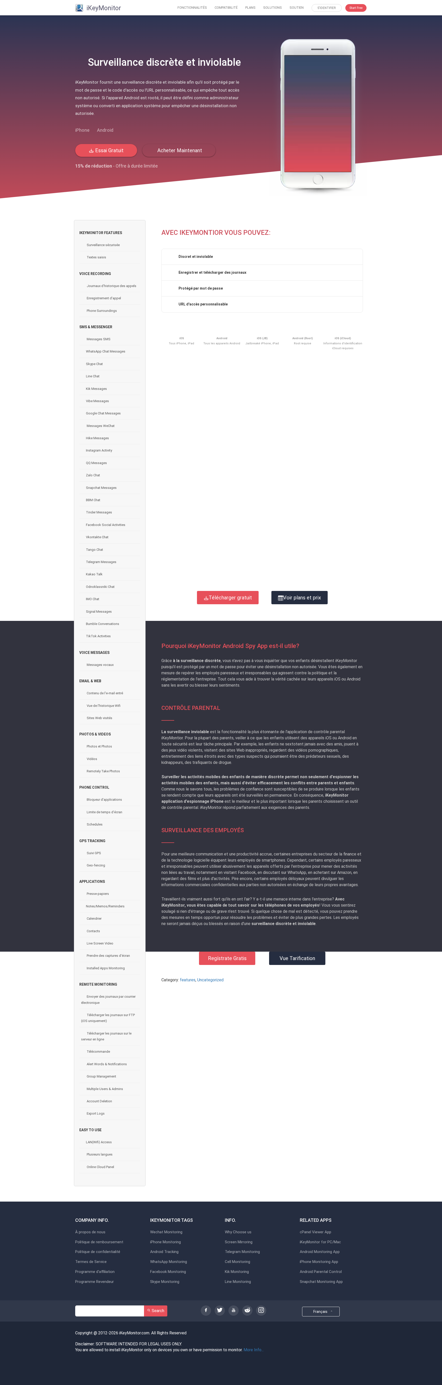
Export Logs (95, 1113)
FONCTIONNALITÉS (192, 7)
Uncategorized (210, 979)
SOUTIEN (297, 7)
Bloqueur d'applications (104, 799)
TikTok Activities (98, 636)
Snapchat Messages (101, 488)
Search (157, 1310)
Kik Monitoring (237, 1272)
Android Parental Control (321, 1272)
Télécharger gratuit (230, 598)
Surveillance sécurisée (103, 245)
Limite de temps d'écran (104, 812)
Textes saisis (96, 257)
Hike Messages (97, 438)
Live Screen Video (99, 943)
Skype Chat (94, 364)
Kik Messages (96, 389)
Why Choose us (238, 1232)
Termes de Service (91, 1262)
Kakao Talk (94, 574)
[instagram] (261, 1310)
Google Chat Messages (103, 413)
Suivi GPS (93, 853)
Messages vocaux (100, 665)
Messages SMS (98, 339)
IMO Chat (92, 599)
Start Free (355, 8)
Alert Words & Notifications (106, 1064)
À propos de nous (90, 1232)
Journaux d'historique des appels (111, 286)
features (187, 979)
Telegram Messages (101, 562)
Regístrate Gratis (227, 958)
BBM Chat (93, 500)
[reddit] (247, 1310)
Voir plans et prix (302, 598)
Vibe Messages (97, 401)
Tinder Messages (99, 512)
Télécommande (98, 1051)
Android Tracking (164, 1252)
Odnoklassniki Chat (100, 587)
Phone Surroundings (101, 311)
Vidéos (91, 759)
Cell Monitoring (237, 1262)
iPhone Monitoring (165, 1242)
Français (321, 1312)
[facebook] (206, 1310)
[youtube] (233, 1310)
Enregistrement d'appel (103, 298)
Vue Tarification (297, 958)
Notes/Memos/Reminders (105, 906)
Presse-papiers (97, 894)
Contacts (93, 931)
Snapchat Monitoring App (321, 1282)
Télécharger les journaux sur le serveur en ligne (106, 1036)
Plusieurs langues (99, 1154)
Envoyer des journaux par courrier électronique (108, 999)
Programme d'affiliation (95, 1272)
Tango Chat (94, 550)
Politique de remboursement (99, 1242)
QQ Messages (96, 463)
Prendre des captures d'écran (108, 956)
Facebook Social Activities (105, 525)
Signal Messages (99, 611)
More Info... (254, 1349)
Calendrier (94, 918)
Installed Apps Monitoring (105, 968)
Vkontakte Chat (97, 537)
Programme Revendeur (94, 1282)
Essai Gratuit (109, 150)
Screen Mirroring (238, 1242)
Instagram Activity (99, 450)
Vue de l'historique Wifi (103, 706)
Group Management (101, 1076)
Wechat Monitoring (166, 1232)
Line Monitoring (238, 1282)
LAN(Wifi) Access (99, 1142)
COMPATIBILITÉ (226, 7)
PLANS (250, 7)
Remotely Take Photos (103, 771)
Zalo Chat (93, 475)
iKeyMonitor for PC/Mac (320, 1242)
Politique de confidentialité (97, 1252)
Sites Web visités (99, 718)
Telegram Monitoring (242, 1252)
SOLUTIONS (272, 7)
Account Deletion (99, 1101)
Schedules (94, 824)
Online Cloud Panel (100, 1167)
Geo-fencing (95, 865)
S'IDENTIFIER (326, 8)
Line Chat (93, 376)
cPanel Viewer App (315, 1232)
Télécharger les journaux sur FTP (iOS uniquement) (108, 1018)
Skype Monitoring (164, 1282)
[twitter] (220, 1310)
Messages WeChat (100, 426)
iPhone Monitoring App (319, 1262)
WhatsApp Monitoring (168, 1262)
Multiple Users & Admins (104, 1089)
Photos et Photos (99, 746)
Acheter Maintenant (179, 150)
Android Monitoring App (320, 1252)
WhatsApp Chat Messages (105, 351)
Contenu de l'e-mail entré (104, 693)
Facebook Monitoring (168, 1272)
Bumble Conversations (102, 624)
